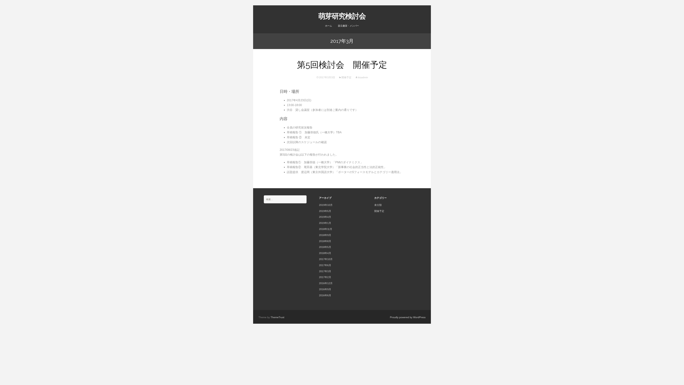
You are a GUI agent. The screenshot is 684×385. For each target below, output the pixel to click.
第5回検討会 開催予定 (342, 65)
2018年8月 (325, 241)
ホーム (328, 26)
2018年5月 (325, 247)
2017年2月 (325, 277)
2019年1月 (325, 223)
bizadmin (363, 77)
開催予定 (346, 77)
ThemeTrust (277, 317)
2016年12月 (326, 283)
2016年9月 (325, 289)
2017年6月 (325, 265)
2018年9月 (325, 235)
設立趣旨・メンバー (348, 26)
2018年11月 (325, 229)
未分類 (378, 205)
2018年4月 (325, 253)
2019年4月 (325, 216)
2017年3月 (325, 271)
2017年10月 (326, 259)
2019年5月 (325, 211)
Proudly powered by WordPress (408, 317)
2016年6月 (325, 295)
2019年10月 (326, 205)
